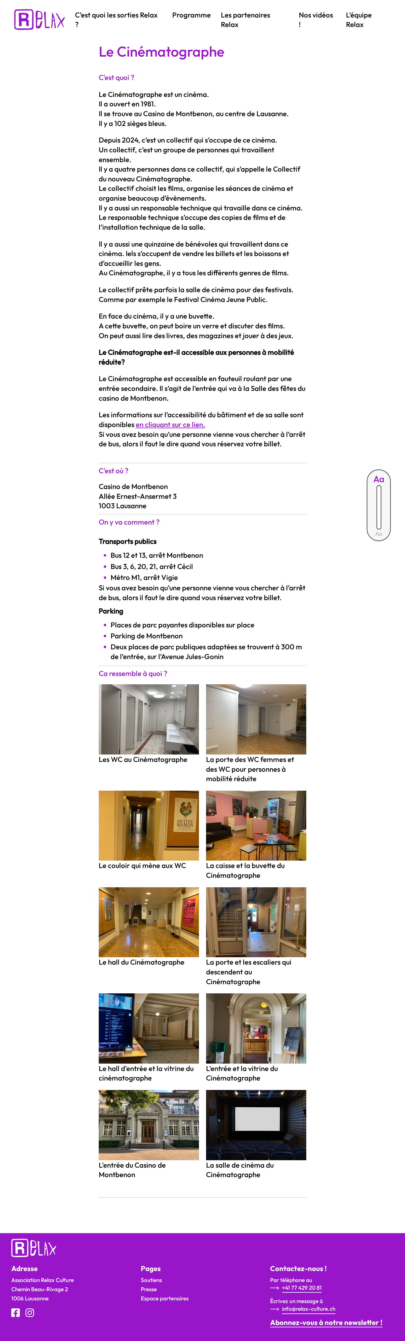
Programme (191, 14)
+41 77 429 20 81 (302, 1287)
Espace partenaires (165, 1298)
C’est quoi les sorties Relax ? (116, 19)
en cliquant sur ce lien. (170, 424)
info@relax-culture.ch (308, 1308)
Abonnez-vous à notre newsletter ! (326, 1322)
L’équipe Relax (359, 19)
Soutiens (151, 1280)
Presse (149, 1289)
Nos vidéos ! (316, 19)
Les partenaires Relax (245, 19)
